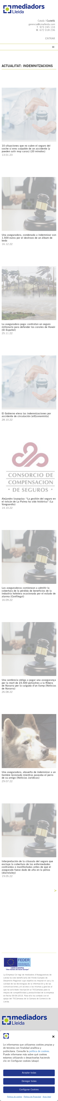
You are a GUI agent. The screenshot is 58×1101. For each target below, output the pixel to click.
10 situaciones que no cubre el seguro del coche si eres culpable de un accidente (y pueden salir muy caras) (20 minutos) (26, 149)
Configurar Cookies (29, 1090)
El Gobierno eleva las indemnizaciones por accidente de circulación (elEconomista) (26, 415)
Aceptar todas (29, 1073)
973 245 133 (47, 27)
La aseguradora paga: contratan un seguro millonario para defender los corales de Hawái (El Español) (28, 327)
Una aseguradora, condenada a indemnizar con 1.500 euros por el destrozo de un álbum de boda (29, 238)
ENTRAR (50, 38)
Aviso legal (47, 1097)
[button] (53, 1036)
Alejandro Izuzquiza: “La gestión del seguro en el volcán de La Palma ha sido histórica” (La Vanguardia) (29, 502)
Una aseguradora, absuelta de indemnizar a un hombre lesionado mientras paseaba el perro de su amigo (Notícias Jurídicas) (29, 775)
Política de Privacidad (32, 1097)
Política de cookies (14, 1097)
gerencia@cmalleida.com (42, 24)
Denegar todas (29, 1081)
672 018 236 (47, 30)
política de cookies (39, 1051)
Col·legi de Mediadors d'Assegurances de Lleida (29, 8)
